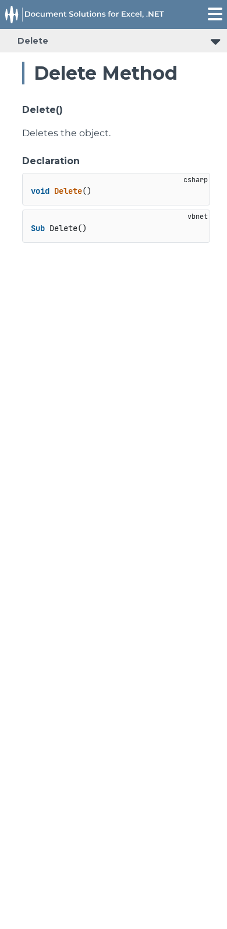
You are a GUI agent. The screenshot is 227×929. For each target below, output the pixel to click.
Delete (32, 41)
